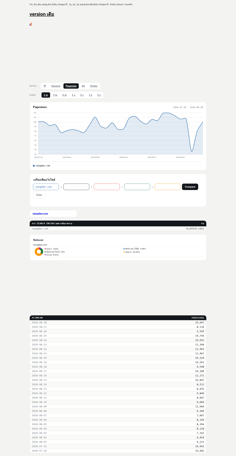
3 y (90, 95)
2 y (82, 95)
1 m (46, 95)
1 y (73, 95)
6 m (65, 95)
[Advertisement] (118, 53)
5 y (99, 95)
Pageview (71, 86)
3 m (55, 95)
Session (55, 86)
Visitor (94, 86)
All (83, 86)
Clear (39, 195)
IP (45, 86)
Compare (190, 186)
